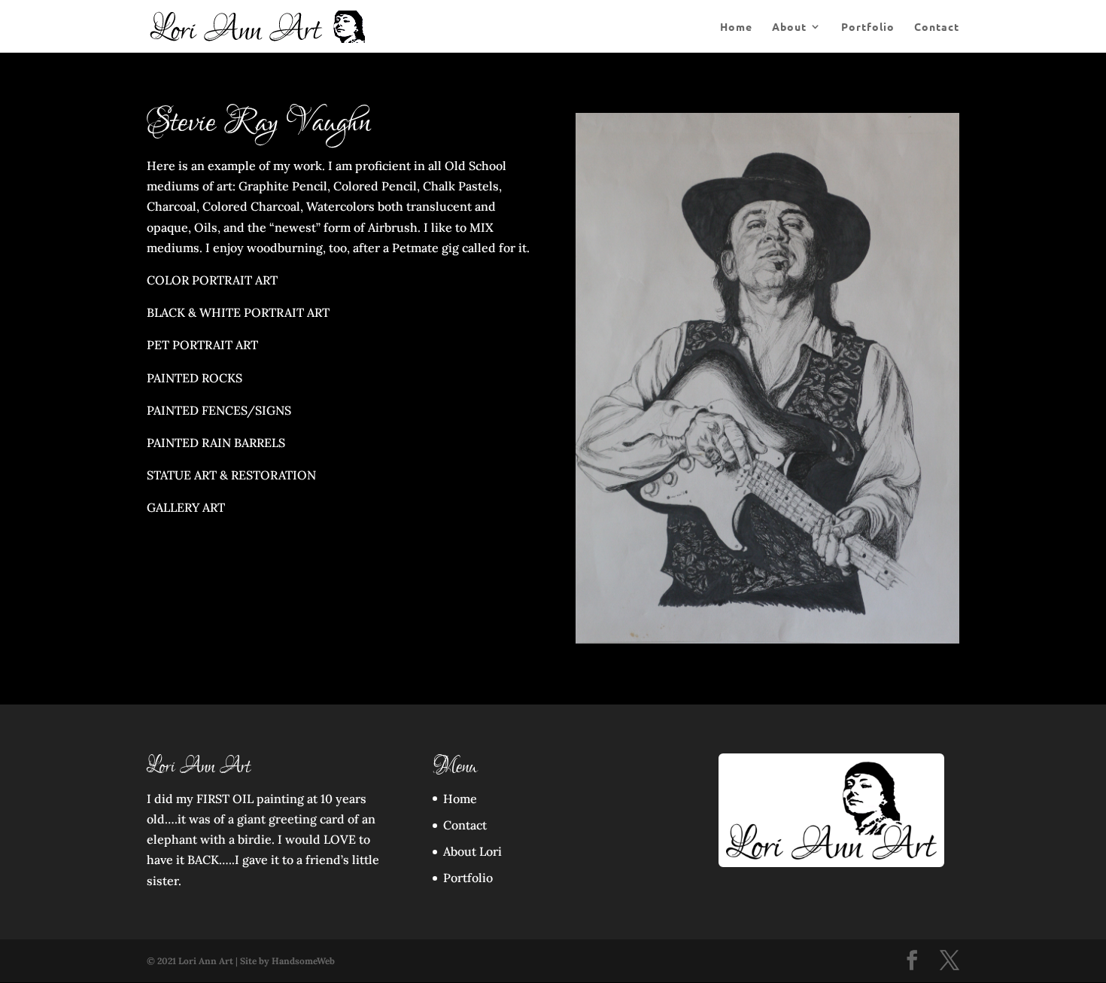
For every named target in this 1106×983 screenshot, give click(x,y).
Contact (936, 27)
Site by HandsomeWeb (287, 960)
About (789, 27)
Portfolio (868, 27)
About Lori (472, 851)
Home (736, 27)
